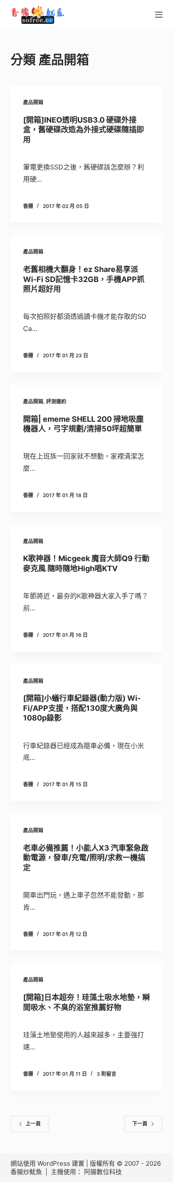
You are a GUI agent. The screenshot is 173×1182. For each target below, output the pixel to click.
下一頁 (139, 1123)
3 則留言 (106, 1074)
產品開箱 (33, 102)
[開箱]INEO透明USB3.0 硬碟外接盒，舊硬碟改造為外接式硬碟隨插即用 (83, 129)
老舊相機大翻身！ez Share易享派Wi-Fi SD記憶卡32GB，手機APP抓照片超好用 (83, 279)
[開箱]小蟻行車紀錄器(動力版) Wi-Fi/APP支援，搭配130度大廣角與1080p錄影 (82, 708)
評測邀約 (56, 401)
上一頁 (33, 1123)
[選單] (159, 14)
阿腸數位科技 (103, 1172)
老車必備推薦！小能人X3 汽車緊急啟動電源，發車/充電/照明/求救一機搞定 (86, 858)
